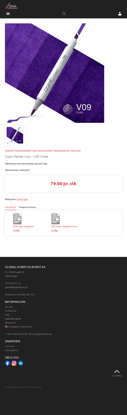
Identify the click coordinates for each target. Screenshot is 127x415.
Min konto (10, 346)
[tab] (10, 208)
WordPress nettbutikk (16, 387)
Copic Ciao (76, 150)
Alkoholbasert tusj (61, 150)
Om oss (9, 306)
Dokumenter (10, 207)
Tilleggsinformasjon (27, 207)
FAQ (7, 314)
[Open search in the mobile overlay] (64, 14)
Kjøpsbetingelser (13, 318)
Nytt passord (11, 350)
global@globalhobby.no (16, 287)
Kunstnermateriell (23, 150)
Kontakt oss (10, 310)
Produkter (9, 150)
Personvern (10, 322)
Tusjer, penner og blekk (42, 150)
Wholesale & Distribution (20, 326)
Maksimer (37, 387)
